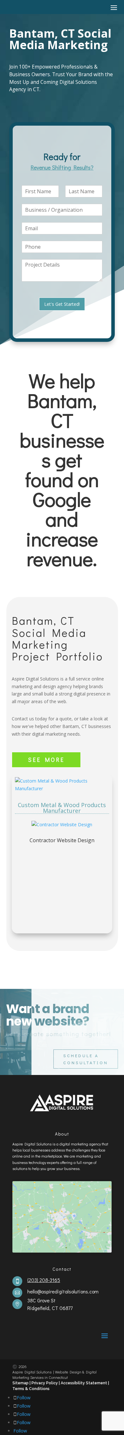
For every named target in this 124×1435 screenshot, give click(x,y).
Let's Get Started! (62, 304)
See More (46, 759)
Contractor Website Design (62, 840)
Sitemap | (21, 1383)
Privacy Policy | (45, 1383)
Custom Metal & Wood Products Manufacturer (62, 807)
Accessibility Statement (84, 1383)
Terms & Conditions (31, 1389)
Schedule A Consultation (85, 1059)
